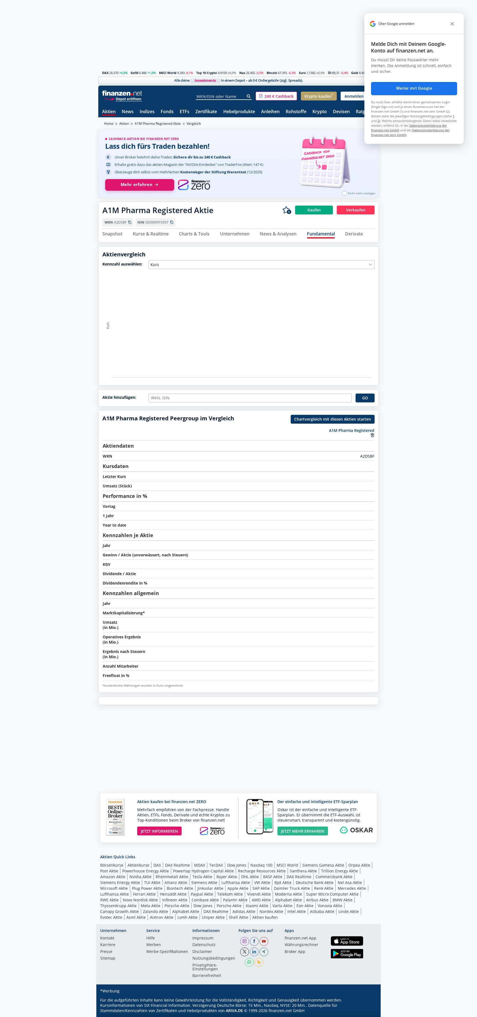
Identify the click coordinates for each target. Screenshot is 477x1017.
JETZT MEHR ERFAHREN (302, 831)
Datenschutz (204, 945)
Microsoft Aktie (114, 888)
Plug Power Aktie (147, 888)
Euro (302, 72)
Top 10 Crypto (206, 72)
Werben (153, 945)
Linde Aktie (348, 911)
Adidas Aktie (243, 911)
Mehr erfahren (136, 184)
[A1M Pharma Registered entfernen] (372, 435)
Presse (106, 952)
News (128, 112)
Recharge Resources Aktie (262, 870)
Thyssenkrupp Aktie (118, 905)
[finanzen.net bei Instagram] (244, 941)
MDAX (199, 865)
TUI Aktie (152, 882)
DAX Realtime (177, 865)
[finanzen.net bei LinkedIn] (254, 951)
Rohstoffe (296, 112)
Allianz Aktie (176, 882)
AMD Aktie (261, 899)
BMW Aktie (343, 899)
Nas (242, 72)
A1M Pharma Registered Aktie (158, 123)
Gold (354, 72)
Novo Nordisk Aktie (140, 899)
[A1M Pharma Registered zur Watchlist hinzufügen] (286, 210)
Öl (329, 72)
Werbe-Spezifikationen (167, 952)
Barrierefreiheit (206, 976)
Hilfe (150, 938)
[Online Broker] (123, 99)
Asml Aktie (136, 917)
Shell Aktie (238, 917)
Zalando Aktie (155, 911)
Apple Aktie (237, 888)
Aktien (109, 112)
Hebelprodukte (239, 112)
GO (365, 397)
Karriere (107, 945)
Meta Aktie (150, 905)
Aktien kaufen (265, 917)
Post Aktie (109, 870)
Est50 (134, 72)
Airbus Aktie (317, 899)
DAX (105, 72)
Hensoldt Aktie (173, 894)
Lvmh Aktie (187, 917)
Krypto (319, 112)
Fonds (167, 112)
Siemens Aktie (204, 882)
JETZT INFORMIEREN (159, 831)
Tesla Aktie (202, 876)
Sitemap (107, 958)
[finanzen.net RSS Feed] (259, 962)
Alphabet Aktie (288, 899)
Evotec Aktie (111, 917)
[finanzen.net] (122, 93)
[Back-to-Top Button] (367, 1010)
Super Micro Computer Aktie (332, 894)
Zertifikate (206, 112)
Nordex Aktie (271, 911)
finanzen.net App (300, 938)
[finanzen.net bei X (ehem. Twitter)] (244, 951)
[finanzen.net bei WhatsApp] (249, 962)
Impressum (202, 938)
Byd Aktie (283, 882)
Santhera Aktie (303, 870)
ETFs (184, 112)
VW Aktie (262, 882)
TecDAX (216, 865)
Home (108, 123)
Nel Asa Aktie (350, 882)
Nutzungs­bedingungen (213, 958)
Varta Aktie (282, 905)
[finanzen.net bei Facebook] (254, 941)
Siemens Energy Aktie (120, 882)
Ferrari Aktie (144, 894)
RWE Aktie (109, 899)
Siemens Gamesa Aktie (323, 865)
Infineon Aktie (174, 899)
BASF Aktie (272, 876)
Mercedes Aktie (352, 888)
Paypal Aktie (202, 894)
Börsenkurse (111, 865)
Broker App (295, 952)
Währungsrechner (301, 945)
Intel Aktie (296, 911)
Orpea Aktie (359, 865)
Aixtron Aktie (161, 917)
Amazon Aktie (112, 876)
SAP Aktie (261, 888)
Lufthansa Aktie (235, 882)
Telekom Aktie (230, 894)
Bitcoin (272, 72)
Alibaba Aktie (322, 911)
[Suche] (249, 96)
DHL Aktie (250, 876)
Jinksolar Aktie (210, 888)
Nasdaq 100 (261, 865)
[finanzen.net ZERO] (193, 185)
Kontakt (107, 938)
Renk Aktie (323, 888)
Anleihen (270, 112)
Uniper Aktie (213, 917)
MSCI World (167, 72)
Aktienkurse (138, 865)
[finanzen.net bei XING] (263, 951)
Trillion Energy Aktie (339, 870)
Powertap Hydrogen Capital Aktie (203, 870)
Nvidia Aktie (140, 876)
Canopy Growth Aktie (119, 911)
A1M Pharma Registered (351, 430)
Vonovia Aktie (330, 905)
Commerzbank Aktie (334, 876)
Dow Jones (236, 865)
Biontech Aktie (180, 888)
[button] (276, 96)
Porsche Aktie (177, 905)
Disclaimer (202, 952)
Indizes (147, 112)
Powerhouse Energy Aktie (145, 870)
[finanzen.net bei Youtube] (263, 941)
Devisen (341, 112)
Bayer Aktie (226, 876)
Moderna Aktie (288, 894)
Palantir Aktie (235, 899)
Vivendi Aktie (259, 894)
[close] (452, 24)
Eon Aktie (305, 905)
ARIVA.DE (234, 1010)
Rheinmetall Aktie (172, 876)
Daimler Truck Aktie (292, 888)
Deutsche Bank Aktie (314, 882)
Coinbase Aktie (205, 899)
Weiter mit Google (414, 88)
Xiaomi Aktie (257, 905)
